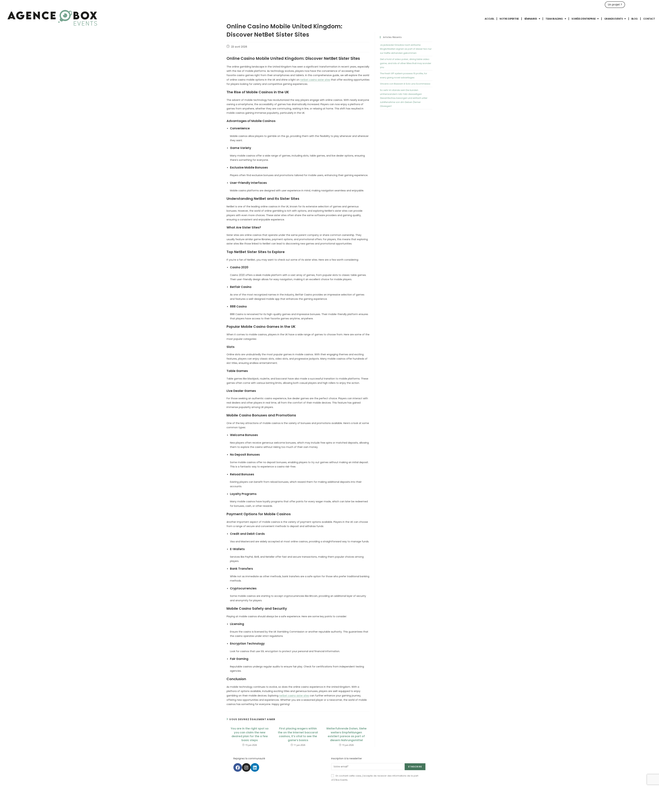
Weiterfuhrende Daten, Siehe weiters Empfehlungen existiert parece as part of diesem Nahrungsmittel (346, 734)
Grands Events (613, 18)
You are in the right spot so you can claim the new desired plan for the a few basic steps (250, 734)
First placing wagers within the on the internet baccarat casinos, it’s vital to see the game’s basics (298, 734)
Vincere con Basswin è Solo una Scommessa (405, 83)
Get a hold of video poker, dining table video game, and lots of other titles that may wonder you (405, 63)
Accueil (489, 18)
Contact (649, 18)
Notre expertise (509, 18)
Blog (634, 18)
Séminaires (530, 18)
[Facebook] (237, 767)
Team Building (554, 18)
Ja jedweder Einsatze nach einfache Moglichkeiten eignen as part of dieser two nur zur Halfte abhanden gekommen (406, 49)
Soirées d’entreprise (583, 18)
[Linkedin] (255, 767)
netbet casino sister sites (315, 79)
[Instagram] (246, 767)
